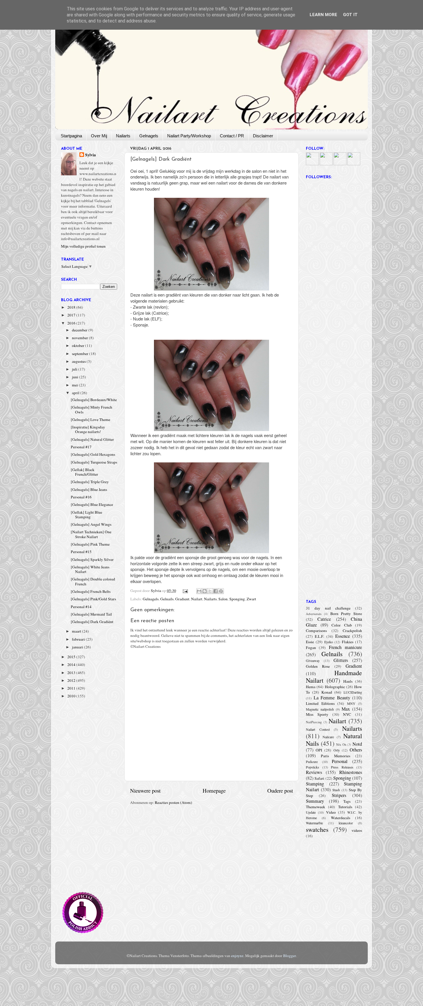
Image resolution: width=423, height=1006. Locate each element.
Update (311, 812)
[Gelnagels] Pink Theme (90, 544)
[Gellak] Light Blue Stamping (86, 514)
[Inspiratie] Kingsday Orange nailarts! (88, 429)
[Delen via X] (210, 591)
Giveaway (313, 660)
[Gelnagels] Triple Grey (90, 481)
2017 (71, 315)
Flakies (347, 641)
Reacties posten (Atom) (173, 802)
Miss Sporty (317, 714)
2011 (71, 688)
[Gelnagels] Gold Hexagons (93, 454)
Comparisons (316, 630)
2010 (71, 695)
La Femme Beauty (332, 697)
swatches (317, 829)
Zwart (251, 598)
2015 (71, 656)
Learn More (323, 14)
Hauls (347, 681)
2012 (71, 680)
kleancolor (346, 823)
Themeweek (315, 806)
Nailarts (123, 135)
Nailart (196, 598)
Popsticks (312, 767)
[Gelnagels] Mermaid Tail (91, 614)
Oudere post (280, 790)
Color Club (341, 625)
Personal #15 (81, 551)
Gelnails (167, 598)
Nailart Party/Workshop (189, 135)
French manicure (345, 647)
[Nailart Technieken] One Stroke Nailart (91, 534)
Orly (337, 750)
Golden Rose (318, 666)
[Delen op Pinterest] (221, 591)
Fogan (311, 647)
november (80, 337)
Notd (357, 744)
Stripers (339, 795)
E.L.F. (319, 636)
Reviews (314, 772)
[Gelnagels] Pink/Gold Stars (93, 598)
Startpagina (71, 135)
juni (75, 376)
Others (356, 750)
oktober (78, 345)
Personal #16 (81, 497)
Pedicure (312, 761)
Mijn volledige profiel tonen (83, 246)
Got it (350, 14)
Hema (310, 686)
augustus (79, 361)
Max (346, 709)
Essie (310, 641)
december (80, 330)
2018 (71, 307)
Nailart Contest (318, 729)
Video (331, 812)
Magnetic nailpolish (320, 709)
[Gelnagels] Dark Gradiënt (92, 621)
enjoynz (237, 955)
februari (79, 639)
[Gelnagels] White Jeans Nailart (90, 569)
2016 (71, 323)
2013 (71, 672)
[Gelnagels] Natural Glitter (92, 439)
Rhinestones (350, 772)
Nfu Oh (341, 745)
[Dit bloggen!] (204, 591)
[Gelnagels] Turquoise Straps (94, 462)
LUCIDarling (353, 692)
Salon (223, 598)
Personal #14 (81, 606)
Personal (340, 761)
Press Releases (342, 767)
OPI (319, 750)
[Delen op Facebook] (215, 591)
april (76, 392)
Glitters (341, 660)
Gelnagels (148, 135)
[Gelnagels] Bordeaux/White (94, 399)
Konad (326, 692)
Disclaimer (263, 135)
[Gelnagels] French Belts (90, 591)
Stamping (315, 784)
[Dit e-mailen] (199, 591)
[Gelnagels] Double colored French (93, 581)
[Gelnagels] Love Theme (90, 419)
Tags (346, 801)
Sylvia (90, 155)
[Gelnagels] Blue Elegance (92, 504)
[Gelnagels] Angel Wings (91, 524)
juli (75, 369)
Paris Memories (335, 755)
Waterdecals (340, 817)
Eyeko (328, 641)
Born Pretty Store (346, 613)
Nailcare (328, 736)
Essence (342, 636)
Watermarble (314, 823)
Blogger (289, 955)
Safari (319, 778)
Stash (336, 789)
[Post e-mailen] (185, 590)
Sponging (237, 598)
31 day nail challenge (328, 608)
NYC (347, 714)
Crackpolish (352, 630)
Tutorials (345, 806)
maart (77, 631)
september (80, 353)
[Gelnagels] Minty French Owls (91, 409)
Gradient (182, 598)
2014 (71, 664)
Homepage (214, 790)
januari (78, 647)
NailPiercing (314, 722)
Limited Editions (320, 703)
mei (75, 385)
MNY (351, 703)
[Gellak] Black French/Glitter (84, 472)
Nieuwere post (145, 790)
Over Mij (99, 135)
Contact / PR (232, 135)
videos (357, 830)
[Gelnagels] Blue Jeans (89, 489)
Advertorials (313, 614)
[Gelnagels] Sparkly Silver (92, 559)
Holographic (335, 686)
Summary (315, 801)
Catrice (324, 619)
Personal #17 (81, 446)
